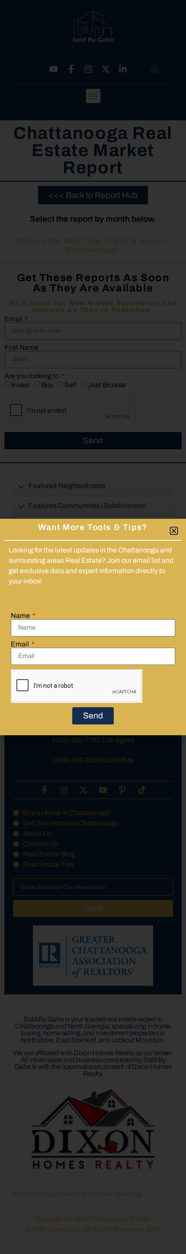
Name (21, 615)
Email (20, 644)
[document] (93, 627)
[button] (173, 530)
